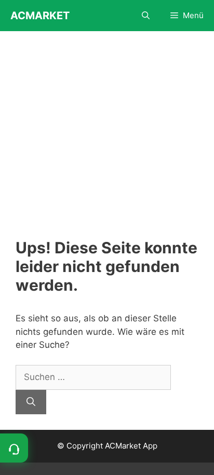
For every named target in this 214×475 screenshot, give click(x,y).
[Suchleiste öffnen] (145, 15)
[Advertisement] (107, 142)
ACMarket (40, 15)
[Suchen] (31, 402)
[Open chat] (14, 448)
